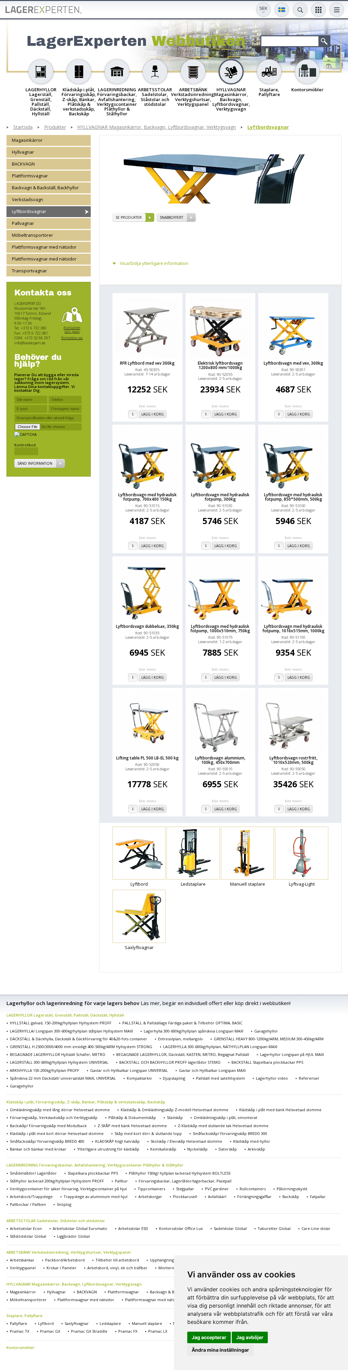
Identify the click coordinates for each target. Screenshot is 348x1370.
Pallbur (121, 1180)
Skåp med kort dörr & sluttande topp (148, 1133)
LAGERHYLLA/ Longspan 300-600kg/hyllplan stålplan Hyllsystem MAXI (71, 1031)
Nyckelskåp (197, 1149)
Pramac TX (19, 1331)
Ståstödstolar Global (28, 1236)
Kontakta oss (72, 337)
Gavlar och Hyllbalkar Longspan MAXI (212, 1070)
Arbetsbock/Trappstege (31, 1196)
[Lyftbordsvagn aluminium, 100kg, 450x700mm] (220, 722)
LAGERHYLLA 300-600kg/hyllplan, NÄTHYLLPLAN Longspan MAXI (220, 1046)
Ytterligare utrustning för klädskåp (108, 1149)
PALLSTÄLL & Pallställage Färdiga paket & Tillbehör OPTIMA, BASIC (182, 1022)
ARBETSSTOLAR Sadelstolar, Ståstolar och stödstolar (55, 1220)
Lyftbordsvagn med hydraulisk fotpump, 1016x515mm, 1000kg (293, 628)
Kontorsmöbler (20, 1347)
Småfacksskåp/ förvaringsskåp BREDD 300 (230, 1133)
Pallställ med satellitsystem (220, 1078)
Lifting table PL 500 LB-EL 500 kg (147, 758)
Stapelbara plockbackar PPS (93, 1173)
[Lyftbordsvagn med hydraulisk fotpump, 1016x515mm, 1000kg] (293, 590)
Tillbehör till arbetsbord (117, 1259)
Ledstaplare (110, 1323)
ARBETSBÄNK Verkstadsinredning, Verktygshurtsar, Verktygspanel (68, 1252)
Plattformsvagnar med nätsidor (44, 247)
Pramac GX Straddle (89, 1331)
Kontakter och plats (72, 329)
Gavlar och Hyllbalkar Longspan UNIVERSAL (129, 1070)
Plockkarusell (185, 1196)
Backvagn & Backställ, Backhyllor (45, 188)
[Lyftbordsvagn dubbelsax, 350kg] (147, 590)
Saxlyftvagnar (77, 1323)
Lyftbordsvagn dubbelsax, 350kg (147, 626)
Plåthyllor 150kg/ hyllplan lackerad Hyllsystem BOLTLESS (179, 1173)
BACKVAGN (23, 164)
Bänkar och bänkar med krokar (38, 1149)
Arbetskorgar (150, 1196)
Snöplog (64, 1204)
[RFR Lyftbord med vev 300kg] (147, 327)
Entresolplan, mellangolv (180, 1038)
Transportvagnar (29, 271)
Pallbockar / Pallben (28, 1204)
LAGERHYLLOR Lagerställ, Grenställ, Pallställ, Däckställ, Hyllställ (65, 1015)
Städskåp (175, 1117)
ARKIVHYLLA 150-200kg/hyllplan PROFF (44, 1070)
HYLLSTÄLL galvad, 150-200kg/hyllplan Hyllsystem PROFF (60, 1022)
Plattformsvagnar (30, 176)
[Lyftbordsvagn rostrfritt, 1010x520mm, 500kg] (293, 722)
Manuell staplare (147, 1323)
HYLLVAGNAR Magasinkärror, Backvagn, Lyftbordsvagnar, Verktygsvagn (156, 127)
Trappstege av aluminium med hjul (95, 1196)
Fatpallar (318, 1196)
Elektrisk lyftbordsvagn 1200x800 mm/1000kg (220, 365)
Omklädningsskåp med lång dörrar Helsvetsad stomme (60, 1109)
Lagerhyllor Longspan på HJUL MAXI (292, 1054)
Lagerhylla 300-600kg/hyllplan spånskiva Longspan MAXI (193, 1031)
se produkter (129, 217)
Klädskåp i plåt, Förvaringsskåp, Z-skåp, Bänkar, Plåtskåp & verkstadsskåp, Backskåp (85, 1101)
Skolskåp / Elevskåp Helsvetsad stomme (186, 1141)
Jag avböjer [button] (249, 1337)
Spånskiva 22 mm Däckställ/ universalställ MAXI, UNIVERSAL (63, 1078)
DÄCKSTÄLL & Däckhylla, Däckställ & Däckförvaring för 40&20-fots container (78, 1038)
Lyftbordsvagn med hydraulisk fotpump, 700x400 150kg (147, 497)
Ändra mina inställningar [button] (220, 1350)
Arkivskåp (256, 1149)
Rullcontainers (253, 1188)
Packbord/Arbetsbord (65, 1259)
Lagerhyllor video (272, 1078)
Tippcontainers (151, 1188)
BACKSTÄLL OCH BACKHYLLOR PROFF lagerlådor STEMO (170, 1062)
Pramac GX (50, 1331)
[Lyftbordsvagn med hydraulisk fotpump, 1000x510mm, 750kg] (220, 590)
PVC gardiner (217, 1188)
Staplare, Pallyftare (24, 1315)
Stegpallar (185, 1188)
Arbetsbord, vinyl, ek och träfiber (117, 1267)
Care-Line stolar (315, 1228)
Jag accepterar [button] (209, 1337)
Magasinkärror (27, 140)
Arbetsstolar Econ (26, 1228)
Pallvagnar (23, 223)
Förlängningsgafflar (254, 1196)
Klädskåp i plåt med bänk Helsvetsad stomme (280, 1109)
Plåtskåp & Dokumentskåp (132, 1117)
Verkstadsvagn (27, 199)
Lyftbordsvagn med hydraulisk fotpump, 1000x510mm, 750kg (220, 628)
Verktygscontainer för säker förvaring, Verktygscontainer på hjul (68, 1188)
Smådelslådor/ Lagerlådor (33, 1173)
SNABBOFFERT (171, 217)
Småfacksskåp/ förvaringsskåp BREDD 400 (47, 1141)
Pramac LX (157, 1331)
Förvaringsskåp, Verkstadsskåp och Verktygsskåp (54, 1117)
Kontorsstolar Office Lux (181, 1228)
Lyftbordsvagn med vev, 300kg (293, 363)
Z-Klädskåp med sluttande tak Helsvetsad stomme (223, 1125)
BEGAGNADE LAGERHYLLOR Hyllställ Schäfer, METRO (57, 1054)
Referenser (309, 1078)
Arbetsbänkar (22, 1259)
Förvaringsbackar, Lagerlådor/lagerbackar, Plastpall (185, 1180)
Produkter (55, 127)
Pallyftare (18, 1323)
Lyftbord (46, 1323)
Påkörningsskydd (292, 1188)
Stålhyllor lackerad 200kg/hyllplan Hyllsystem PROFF (57, 1180)
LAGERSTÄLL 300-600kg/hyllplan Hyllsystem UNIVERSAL (59, 1062)
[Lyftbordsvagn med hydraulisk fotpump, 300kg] (220, 458)
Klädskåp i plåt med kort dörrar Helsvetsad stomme (57, 1133)
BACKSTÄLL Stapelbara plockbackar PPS (267, 1062)
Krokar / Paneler (61, 1267)
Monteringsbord (173, 1267)
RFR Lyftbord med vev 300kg (147, 363)
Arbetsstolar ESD (133, 1228)
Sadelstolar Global (230, 1228)
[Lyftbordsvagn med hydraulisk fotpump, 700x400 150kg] (147, 458)
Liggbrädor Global (73, 1236)
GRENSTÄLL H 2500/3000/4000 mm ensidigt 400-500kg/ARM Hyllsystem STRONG (81, 1046)
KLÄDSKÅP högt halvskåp (117, 1141)
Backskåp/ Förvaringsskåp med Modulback (48, 1125)
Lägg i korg (152, 414)
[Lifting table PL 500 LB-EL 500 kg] (147, 722)
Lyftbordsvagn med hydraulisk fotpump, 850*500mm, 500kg (293, 497)
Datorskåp (228, 1149)
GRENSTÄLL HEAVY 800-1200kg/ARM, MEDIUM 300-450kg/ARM (269, 1038)
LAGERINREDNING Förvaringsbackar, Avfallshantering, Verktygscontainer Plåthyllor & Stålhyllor (95, 1165)
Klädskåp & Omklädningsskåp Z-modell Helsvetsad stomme (174, 1109)
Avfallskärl (217, 1196)
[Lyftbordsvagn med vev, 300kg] (293, 327)
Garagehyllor (266, 1031)
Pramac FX (127, 1331)
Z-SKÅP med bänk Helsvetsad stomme (132, 1125)
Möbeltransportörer (32, 235)
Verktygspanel (23, 1267)
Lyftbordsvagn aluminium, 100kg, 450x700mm (220, 760)
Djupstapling (174, 1078)
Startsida (23, 127)
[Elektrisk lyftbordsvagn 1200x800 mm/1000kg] (220, 327)
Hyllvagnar (23, 152)
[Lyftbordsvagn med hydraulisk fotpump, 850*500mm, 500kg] (293, 458)
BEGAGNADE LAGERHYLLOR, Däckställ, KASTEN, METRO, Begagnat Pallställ (182, 1054)
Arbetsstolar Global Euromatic (80, 1228)
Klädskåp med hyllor (251, 1141)
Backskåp (290, 1196)
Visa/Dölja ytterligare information (154, 263)
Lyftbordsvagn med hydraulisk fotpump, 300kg (220, 497)
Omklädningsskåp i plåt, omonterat (225, 1117)
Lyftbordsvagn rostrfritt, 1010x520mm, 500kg (293, 760)
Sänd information (34, 463)
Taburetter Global (274, 1228)
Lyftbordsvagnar (268, 127)
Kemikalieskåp (163, 1149)
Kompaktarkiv (139, 1078)
